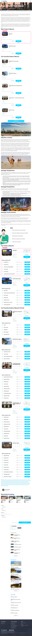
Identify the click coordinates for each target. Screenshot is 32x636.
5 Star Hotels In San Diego (14, 605)
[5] (6, 513)
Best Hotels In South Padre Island (17, 553)
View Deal (18, 41)
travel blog (4, 479)
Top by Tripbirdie (16, 537)
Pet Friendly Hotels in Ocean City (17, 535)
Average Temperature (24, 11)
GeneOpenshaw (19, 502)
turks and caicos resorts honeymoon (14, 481)
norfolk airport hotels (25, 483)
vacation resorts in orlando (16, 484)
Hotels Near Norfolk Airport (17, 550)
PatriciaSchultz (4, 502)
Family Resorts (5, 39)
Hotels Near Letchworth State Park (16, 602)
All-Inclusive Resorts (13, 626)
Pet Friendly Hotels (5, 103)
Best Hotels (12, 612)
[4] (5, 513)
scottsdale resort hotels (11, 482)
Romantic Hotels (10, 39)
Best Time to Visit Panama (15, 581)
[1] (1, 513)
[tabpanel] (5, 34)
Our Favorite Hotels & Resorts (11, 11)
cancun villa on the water (18, 483)
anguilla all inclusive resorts (19, 479)
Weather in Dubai (18, 11)
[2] (2, 513)
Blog (21, 623)
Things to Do (2, 623)
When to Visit (15, 546)
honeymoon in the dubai (6, 480)
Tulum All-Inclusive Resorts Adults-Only (15, 599)
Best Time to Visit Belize (14, 567)
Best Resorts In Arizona (11, 500)
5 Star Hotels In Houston (17, 544)
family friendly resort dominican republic (21, 482)
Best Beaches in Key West (17, 538)
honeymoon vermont (24, 484)
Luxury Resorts (4, 115)
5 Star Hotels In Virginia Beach (3, 500)
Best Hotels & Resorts (3, 11)
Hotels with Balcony (10, 115)
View (27, 262)
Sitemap (22, 626)
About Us (22, 624)
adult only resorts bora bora (9, 483)
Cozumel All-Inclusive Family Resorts (27, 500)
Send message (24, 522)
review (18, 42)
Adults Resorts (4, 51)
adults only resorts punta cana (15, 480)
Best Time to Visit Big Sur (15, 574)
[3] (4, 513)
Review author (7, 490)
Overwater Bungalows (14, 625)
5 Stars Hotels (15, 543)
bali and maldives (6, 481)
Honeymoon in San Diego (17, 541)
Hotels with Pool (10, 51)
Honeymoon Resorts (12, 103)
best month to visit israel (10, 479)
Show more (15, 590)
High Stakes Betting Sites (24, 625)
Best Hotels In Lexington (18, 500)
